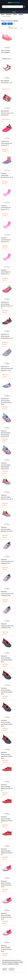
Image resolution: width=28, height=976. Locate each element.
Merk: (4, 23)
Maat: (10, 23)
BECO (5, 969)
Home (14, 12)
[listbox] (15, 28)
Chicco (11, 969)
